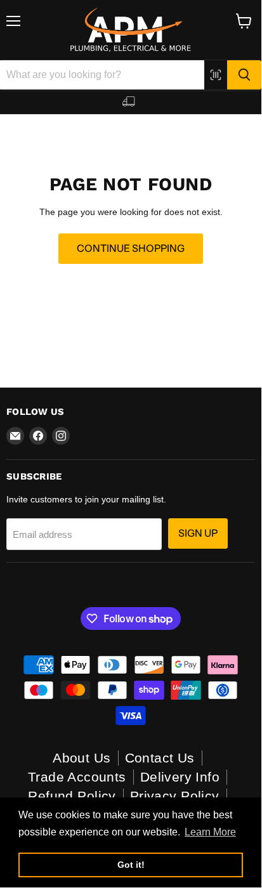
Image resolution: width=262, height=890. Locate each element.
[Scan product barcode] (215, 74)
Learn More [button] (210, 832)
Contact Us (160, 757)
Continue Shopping (131, 248)
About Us (81, 757)
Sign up (198, 533)
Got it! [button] (131, 865)
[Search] (244, 74)
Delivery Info (179, 776)
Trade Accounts (77, 776)
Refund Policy (71, 796)
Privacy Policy (174, 796)
